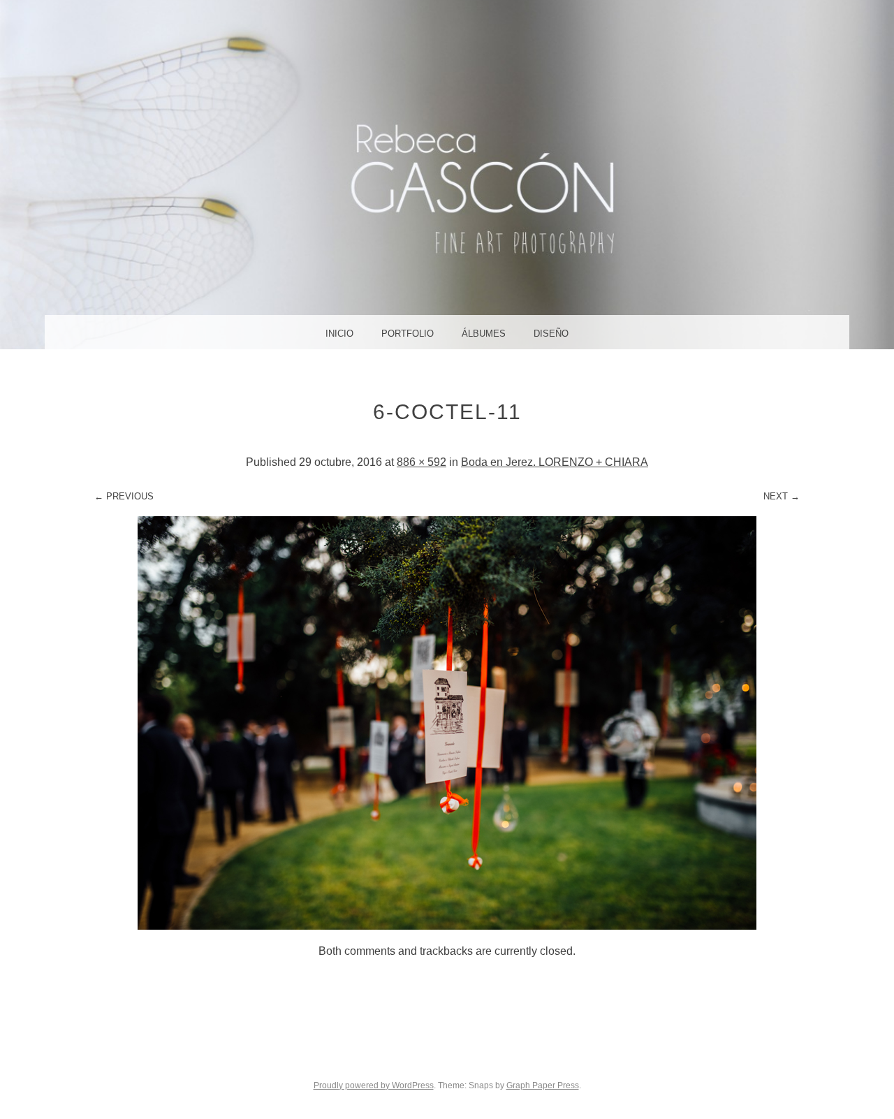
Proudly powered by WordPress (374, 1085)
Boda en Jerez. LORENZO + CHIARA (554, 462)
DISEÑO (551, 333)
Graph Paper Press (542, 1085)
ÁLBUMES (484, 333)
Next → (781, 496)
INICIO (339, 333)
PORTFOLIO (407, 333)
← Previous (124, 496)
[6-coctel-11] (447, 926)
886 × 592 (421, 462)
